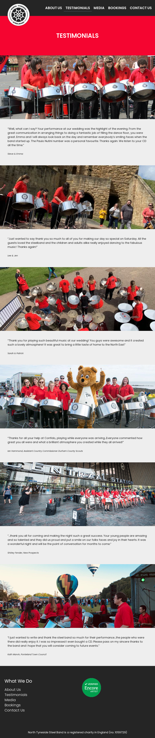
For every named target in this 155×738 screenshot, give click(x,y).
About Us (53, 8)
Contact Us (141, 8)
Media (99, 8)
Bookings (117, 8)
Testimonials (78, 8)
